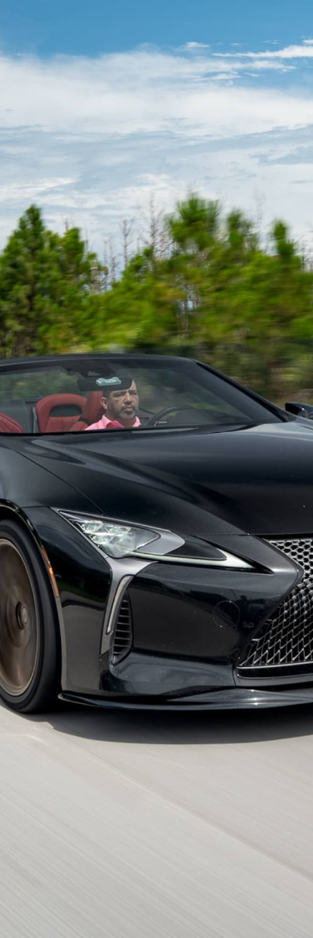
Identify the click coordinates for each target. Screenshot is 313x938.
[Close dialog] (292, 20)
